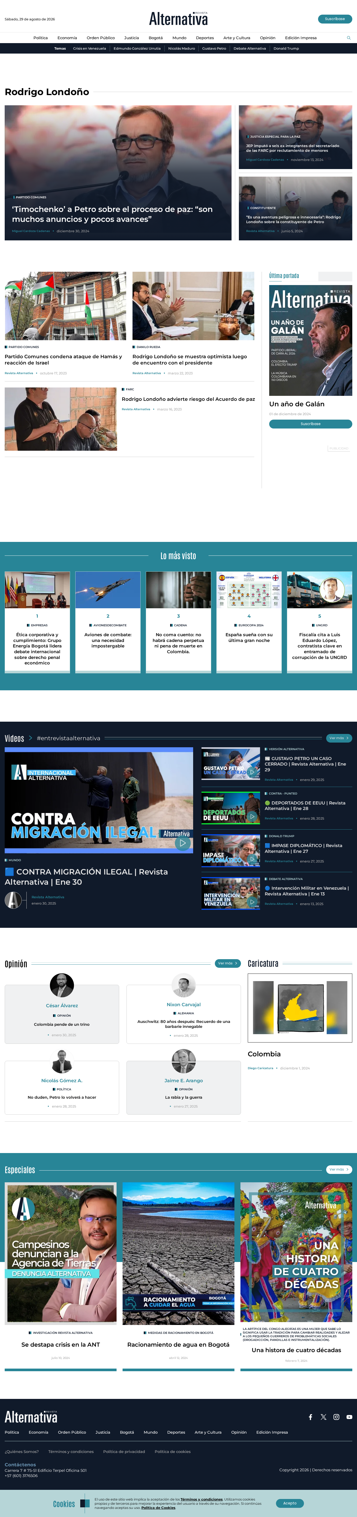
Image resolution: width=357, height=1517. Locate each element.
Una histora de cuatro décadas (296, 1350)
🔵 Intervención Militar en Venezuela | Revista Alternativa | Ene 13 (307, 890)
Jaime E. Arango (184, 1080)
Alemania (186, 1013)
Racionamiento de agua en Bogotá (178, 1344)
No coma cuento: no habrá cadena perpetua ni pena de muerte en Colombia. (178, 643)
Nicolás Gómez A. (61, 1080)
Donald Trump (286, 48)
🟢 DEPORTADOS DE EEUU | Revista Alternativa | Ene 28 (305, 805)
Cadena (180, 625)
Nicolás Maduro (181, 48)
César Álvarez (62, 1005)
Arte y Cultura (236, 38)
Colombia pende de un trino (62, 1024)
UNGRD (321, 625)
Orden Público (101, 38)
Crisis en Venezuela (89, 48)
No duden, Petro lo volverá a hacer (62, 1097)
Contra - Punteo (283, 793)
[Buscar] (349, 38)
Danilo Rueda (148, 347)
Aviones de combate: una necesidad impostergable (107, 640)
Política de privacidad (124, 1451)
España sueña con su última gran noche (249, 637)
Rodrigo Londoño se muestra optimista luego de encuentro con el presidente (190, 360)
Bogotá (156, 38)
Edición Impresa (301, 38)
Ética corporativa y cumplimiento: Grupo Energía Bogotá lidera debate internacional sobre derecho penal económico (37, 648)
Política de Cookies (158, 1508)
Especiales (20, 1169)
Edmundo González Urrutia (137, 48)
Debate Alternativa (250, 48)
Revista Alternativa (19, 373)
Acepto (290, 1503)
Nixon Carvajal (184, 1004)
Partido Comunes (24, 347)
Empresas (39, 625)
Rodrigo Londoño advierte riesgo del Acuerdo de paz (188, 399)
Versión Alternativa (286, 749)
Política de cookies (173, 1451)
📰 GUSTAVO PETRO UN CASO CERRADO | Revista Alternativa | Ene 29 (305, 764)
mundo (15, 860)
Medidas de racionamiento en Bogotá (180, 1333)
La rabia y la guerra (183, 1097)
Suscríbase (335, 18)
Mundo (179, 38)
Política (40, 38)
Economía (67, 38)
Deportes (205, 38)
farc (130, 389)
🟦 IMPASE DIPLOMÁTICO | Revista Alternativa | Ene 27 (303, 848)
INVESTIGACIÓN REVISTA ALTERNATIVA (63, 1333)
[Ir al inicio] (178, 19)
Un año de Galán (297, 404)
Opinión (267, 38)
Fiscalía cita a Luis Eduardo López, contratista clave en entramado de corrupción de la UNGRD (319, 646)
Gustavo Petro (214, 48)
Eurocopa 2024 (251, 625)
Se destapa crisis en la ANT (60, 1344)
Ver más (337, 738)
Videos (14, 738)
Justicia (131, 38)
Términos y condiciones (71, 1451)
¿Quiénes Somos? (22, 1451)
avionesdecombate (110, 625)
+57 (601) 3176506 (21, 1475)
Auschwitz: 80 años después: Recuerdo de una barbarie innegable (183, 1024)
